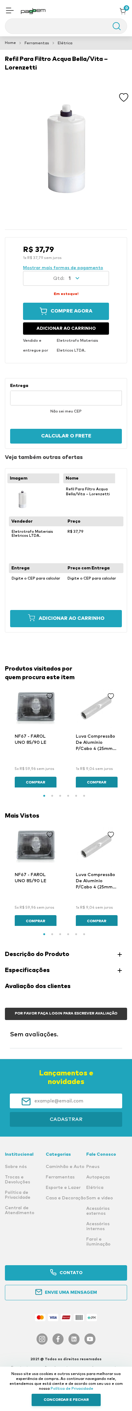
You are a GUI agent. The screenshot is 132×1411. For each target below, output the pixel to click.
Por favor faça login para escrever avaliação (66, 1013)
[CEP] (66, 394)
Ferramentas (37, 43)
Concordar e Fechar (66, 1400)
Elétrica (65, 43)
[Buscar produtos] (114, 26)
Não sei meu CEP (66, 411)
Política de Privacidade (72, 1389)
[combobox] (66, 26)
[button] (10, 11)
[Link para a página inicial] (10, 43)
